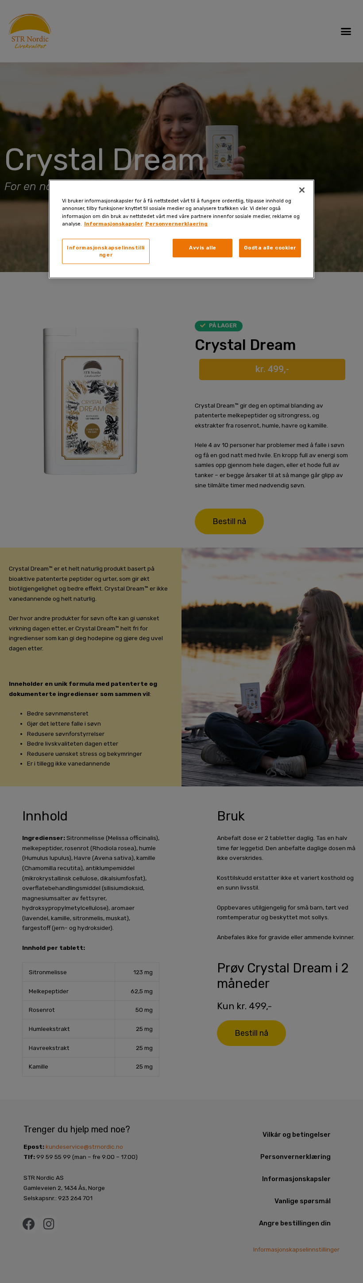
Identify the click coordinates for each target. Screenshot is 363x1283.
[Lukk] (302, 190)
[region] (181, 229)
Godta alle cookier (270, 248)
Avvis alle (202, 248)
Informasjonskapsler (113, 223)
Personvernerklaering (176, 223)
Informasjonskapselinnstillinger (105, 251)
